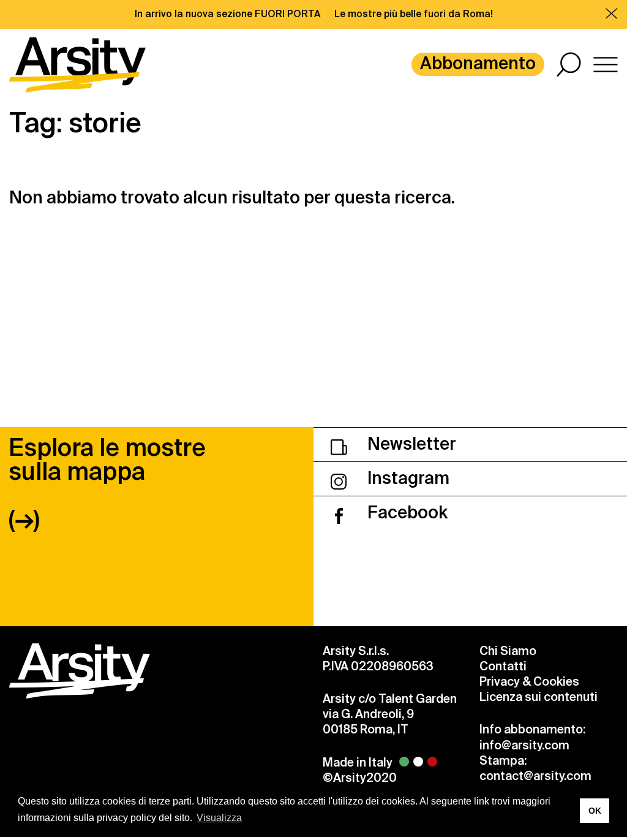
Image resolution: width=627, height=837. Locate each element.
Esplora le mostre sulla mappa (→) (107, 484)
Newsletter (410, 444)
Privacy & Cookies (529, 681)
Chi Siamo (507, 651)
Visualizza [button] (219, 817)
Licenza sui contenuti (538, 697)
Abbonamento (478, 63)
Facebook (406, 512)
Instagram (406, 478)
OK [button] (594, 811)
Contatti (503, 666)
